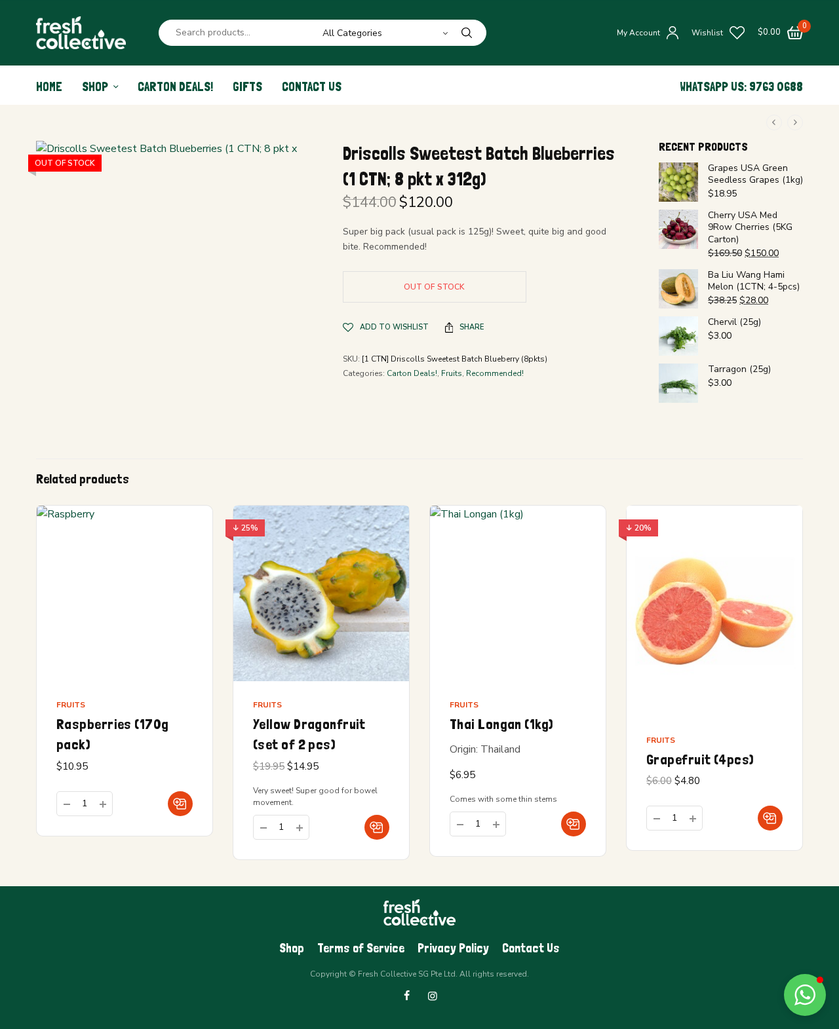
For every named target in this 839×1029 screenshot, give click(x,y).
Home (49, 86)
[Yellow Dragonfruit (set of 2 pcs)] (321, 593)
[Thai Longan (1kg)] (518, 593)
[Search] (466, 32)
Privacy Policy (453, 948)
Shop (95, 86)
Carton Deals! (175, 86)
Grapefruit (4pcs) (700, 759)
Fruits (451, 373)
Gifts (247, 86)
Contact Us (311, 86)
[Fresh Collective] (81, 32)
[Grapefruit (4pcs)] (714, 611)
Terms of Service (360, 948)
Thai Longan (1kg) (501, 723)
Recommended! (495, 373)
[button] (180, 803)
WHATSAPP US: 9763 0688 (741, 86)
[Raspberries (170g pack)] (124, 593)
